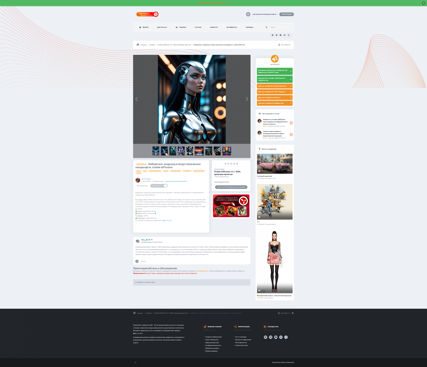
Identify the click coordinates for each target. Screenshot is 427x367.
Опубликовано (152, 242)
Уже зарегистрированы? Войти (265, 14)
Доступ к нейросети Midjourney (271, 103)
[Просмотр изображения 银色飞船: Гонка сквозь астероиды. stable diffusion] (217, 151)
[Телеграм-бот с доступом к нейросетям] (231, 205)
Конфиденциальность (213, 345)
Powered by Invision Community (283, 362)
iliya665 (261, 178)
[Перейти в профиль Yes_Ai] (137, 241)
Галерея (182, 27)
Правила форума (211, 351)
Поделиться (143, 186)
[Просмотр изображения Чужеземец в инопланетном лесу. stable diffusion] (172, 151)
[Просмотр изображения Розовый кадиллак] (275, 164)
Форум (145, 27)
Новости (214, 27)
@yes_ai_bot (167, 220)
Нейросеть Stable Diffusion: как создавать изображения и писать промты (275, 122)
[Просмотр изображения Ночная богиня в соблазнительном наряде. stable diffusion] (181, 151)
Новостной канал (241, 345)
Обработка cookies (212, 348)
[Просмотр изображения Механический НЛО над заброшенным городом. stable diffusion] (208, 151)
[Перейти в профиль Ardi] (259, 121)
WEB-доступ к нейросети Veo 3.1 (211, 3)
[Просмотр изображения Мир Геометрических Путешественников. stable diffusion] (226, 151)
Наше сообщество (212, 340)
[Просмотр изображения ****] (275, 202)
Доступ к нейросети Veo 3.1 (269, 97)
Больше (249, 27)
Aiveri (148, 179)
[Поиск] (267, 27)
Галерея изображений (213, 337)
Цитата (143, 261)
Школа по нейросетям (243, 340)
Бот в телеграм (240, 337)
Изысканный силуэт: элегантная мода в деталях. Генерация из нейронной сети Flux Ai (291, 295)
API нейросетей (241, 342)
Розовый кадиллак (264, 176)
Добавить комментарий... (146, 282)
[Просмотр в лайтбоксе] (192, 99)
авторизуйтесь (202, 271)
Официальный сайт (212, 342)
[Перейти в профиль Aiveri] (137, 180)
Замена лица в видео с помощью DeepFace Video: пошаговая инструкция (273, 133)
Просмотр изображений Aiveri (176, 181)
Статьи (198, 27)
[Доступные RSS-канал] (292, 313)
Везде (287, 27)
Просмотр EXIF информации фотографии (231, 187)
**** (258, 222)
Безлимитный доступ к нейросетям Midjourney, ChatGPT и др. (272, 71)
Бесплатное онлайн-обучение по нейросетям (271, 79)
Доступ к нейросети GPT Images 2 (272, 92)
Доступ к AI (162, 27)
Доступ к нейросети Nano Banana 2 (272, 86)
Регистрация (287, 14)
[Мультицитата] (137, 261)
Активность (232, 27)
